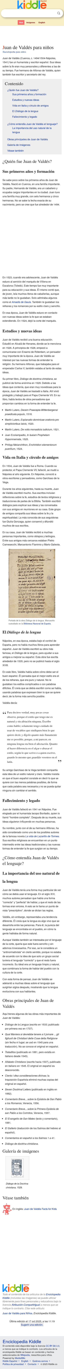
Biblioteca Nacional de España (37, 623)
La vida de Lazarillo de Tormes (42, 836)
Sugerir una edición (32, 1324)
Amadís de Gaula (21, 302)
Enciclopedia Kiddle (22, 1341)
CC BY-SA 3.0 (52, 1345)
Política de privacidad (13, 1364)
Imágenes (30, 22)
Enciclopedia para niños (14, 51)
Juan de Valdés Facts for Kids (40, 1209)
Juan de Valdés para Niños (17, 1313)
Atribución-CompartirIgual (26, 1304)
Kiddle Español (10, 1360)
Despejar (52, 13)
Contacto (32, 1364)
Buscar (58, 13)
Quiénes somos (40, 1360)
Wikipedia (25, 1354)
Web (21, 22)
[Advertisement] (32, 34)
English (42, 22)
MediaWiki (20, 1358)
